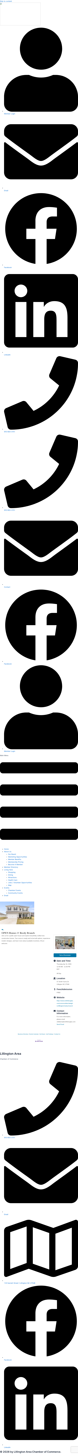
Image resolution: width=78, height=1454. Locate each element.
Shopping (11, 872)
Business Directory (23, 1034)
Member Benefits (14, 859)
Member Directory (11, 867)
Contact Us (57, 1034)
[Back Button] (2, 930)
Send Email (60, 1024)
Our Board (12, 854)
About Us (7, 852)
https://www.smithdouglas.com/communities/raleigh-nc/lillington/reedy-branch (65, 1003)
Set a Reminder (65, 955)
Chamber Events (14, 890)
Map (9, 885)
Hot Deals (42, 1034)
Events (6, 888)
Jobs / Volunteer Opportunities (20, 883)
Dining (10, 875)
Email (6, 895)
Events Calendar (33, 1034)
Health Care (12, 880)
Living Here (8, 870)
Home (6, 849)
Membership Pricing (15, 862)
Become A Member (15, 864)
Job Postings (49, 1034)
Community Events (15, 893)
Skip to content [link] (6, 1)
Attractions (12, 877)
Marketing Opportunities (17, 857)
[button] (39, 800)
